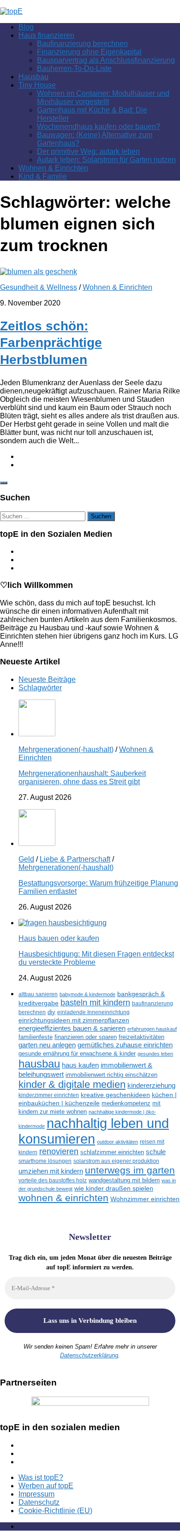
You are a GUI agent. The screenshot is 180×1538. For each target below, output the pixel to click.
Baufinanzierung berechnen (82, 43)
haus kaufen (80, 1065)
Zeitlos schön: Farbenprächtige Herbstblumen (51, 343)
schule (156, 1152)
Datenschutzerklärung (89, 1355)
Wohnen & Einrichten (53, 168)
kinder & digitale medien (72, 1084)
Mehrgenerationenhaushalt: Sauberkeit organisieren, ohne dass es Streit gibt (82, 777)
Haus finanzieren (46, 35)
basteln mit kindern (95, 1002)
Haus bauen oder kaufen (58, 938)
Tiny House (37, 85)
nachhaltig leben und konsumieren (93, 1130)
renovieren (58, 1151)
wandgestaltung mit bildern (124, 1180)
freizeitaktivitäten (141, 1036)
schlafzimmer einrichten (112, 1152)
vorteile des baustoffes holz (52, 1180)
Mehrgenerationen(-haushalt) (66, 749)
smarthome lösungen (45, 1161)
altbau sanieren (38, 994)
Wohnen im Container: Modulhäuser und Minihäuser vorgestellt (103, 97)
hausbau (39, 1063)
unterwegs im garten (130, 1170)
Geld (26, 859)
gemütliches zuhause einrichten (125, 1045)
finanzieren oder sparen (85, 1036)
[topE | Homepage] (11, 11)
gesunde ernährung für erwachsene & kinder (77, 1053)
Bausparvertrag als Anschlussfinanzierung (106, 60)
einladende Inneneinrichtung (93, 1012)
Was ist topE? (40, 1477)
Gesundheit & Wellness (38, 287)
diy (51, 1012)
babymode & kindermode (87, 994)
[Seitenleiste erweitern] (3, 482)
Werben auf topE (45, 1486)
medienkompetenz (126, 1103)
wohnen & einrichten (63, 1197)
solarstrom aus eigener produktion (116, 1161)
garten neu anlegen (47, 1045)
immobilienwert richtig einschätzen (111, 1074)
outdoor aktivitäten (117, 1142)
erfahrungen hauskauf (152, 1029)
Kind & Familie (42, 176)
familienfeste (35, 1036)
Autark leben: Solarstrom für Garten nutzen (106, 160)
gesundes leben (155, 1054)
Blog (26, 27)
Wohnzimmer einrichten (145, 1199)
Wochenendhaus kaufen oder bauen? (98, 126)
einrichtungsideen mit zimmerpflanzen (73, 1020)
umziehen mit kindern (50, 1171)
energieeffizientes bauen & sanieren (72, 1028)
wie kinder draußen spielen (113, 1188)
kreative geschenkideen (115, 1095)
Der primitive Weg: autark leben (88, 151)
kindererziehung (151, 1085)
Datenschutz (39, 1502)
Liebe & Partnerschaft (75, 859)
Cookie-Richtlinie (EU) (55, 1511)
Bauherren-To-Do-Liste (74, 68)
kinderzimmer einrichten (48, 1095)
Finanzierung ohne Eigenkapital (89, 52)
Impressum (36, 1494)
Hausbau (33, 77)
